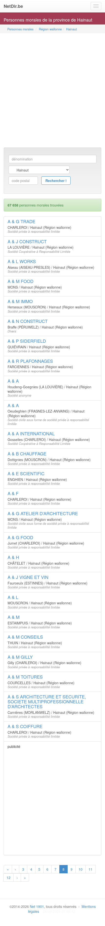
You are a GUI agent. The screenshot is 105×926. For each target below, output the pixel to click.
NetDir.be (13, 6)
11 (91, 869)
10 (81, 869)
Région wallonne (50, 29)
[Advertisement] (52, 91)
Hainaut (71, 29)
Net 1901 (37, 906)
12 (8, 877)
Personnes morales (20, 29)
